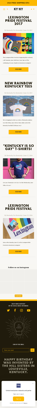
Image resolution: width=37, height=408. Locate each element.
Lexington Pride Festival (18, 207)
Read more (18, 69)
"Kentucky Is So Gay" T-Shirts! (18, 147)
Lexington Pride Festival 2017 (18, 20)
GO (32, 350)
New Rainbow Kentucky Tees (18, 85)
